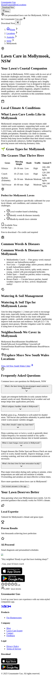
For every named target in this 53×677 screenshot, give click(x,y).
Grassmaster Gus (8, 2)
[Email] (9, 607)
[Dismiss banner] (18, 22)
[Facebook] (5, 607)
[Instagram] (7, 607)
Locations (22, 5)
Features (10, 5)
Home (3, 5)
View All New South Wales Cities (15, 366)
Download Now (8, 7)
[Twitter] (2, 607)
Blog (16, 5)
